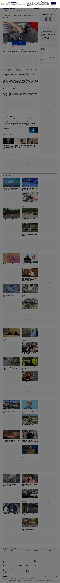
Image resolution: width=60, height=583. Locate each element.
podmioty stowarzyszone (13, 2)
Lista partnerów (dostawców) (30, 5)
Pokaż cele (53, 5)
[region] (30, 4)
